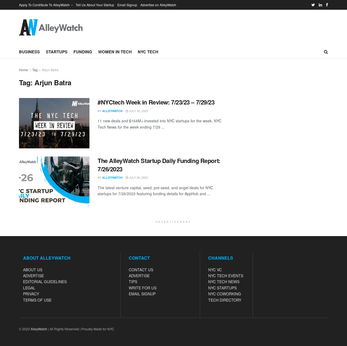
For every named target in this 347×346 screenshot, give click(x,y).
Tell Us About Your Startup (95, 4)
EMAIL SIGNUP (142, 293)
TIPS (133, 281)
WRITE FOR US (142, 287)
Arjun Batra (50, 69)
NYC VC (215, 269)
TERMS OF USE (37, 300)
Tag (35, 69)
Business (29, 52)
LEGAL (29, 287)
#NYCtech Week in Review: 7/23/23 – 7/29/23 (156, 102)
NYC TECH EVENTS (225, 275)
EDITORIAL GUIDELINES (45, 281)
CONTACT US (141, 269)
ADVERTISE (33, 275)
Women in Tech (115, 52)
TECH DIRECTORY (224, 300)
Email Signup (127, 4)
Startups (57, 52)
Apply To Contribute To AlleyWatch (44, 4)
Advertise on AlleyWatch (158, 4)
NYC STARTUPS (222, 287)
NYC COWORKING (224, 293)
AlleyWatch (112, 111)
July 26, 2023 (138, 177)
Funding (82, 52)
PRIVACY (31, 293)
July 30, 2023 (138, 111)
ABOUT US (32, 269)
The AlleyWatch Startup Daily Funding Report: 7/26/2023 (159, 164)
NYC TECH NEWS (223, 281)
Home (23, 69)
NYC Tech (148, 52)
